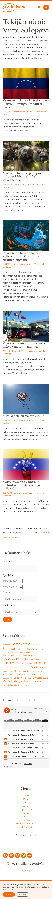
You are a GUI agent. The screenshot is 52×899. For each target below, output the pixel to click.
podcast (39, 659)
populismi (9, 662)
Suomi (31, 667)
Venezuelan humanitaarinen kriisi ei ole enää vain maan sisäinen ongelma (23, 256)
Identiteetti (15, 652)
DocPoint (36, 644)
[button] (39, 7)
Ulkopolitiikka (20, 677)
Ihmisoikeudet (26, 652)
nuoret (32, 659)
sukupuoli (21, 668)
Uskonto (31, 678)
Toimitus (26, 816)
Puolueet (21, 663)
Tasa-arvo (20, 671)
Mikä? (26, 798)
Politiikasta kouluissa (26, 823)
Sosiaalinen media (10, 668)
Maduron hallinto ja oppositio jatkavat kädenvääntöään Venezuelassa (24, 176)
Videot (26, 805)
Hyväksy (8, 894)
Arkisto (26, 802)
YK (30, 682)
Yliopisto (36, 681)
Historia (6, 652)
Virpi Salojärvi (27, 111)
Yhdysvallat (21, 681)
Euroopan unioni (14, 648)
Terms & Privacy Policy (26, 827)
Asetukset (22, 894)
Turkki (40, 671)
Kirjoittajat (26, 819)
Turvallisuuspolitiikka (15, 674)
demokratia (21, 644)
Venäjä (7, 681)
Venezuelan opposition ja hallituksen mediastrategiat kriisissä (22, 485)
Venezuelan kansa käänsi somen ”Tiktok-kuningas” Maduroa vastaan (26, 104)
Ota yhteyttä (26, 870)
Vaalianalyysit (41, 677)
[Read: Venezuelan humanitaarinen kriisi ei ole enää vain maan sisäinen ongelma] (26, 235)
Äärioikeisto (24, 685)
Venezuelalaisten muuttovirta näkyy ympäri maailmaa (24, 345)
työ (40, 675)
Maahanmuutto (11, 658)
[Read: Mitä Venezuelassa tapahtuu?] (26, 398)
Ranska (29, 663)
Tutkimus (33, 674)
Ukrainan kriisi (7, 678)
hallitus (40, 649)
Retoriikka (40, 662)
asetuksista (8, 889)
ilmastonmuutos (11, 655)
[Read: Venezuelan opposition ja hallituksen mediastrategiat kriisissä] (26, 464)
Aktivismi (6, 645)
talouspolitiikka (8, 671)
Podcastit (26, 812)
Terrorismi (31, 671)
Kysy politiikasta (27, 655)
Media (24, 658)
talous (41, 667)
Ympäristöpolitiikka (11, 685)
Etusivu (26, 795)
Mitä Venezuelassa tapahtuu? (23, 415)
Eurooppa (32, 648)
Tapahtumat (26, 809)
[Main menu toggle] (46, 7)
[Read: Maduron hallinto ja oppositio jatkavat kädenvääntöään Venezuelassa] (26, 155)
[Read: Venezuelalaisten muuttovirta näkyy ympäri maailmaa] (26, 325)
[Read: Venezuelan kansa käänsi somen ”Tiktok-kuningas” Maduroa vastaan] (26, 83)
